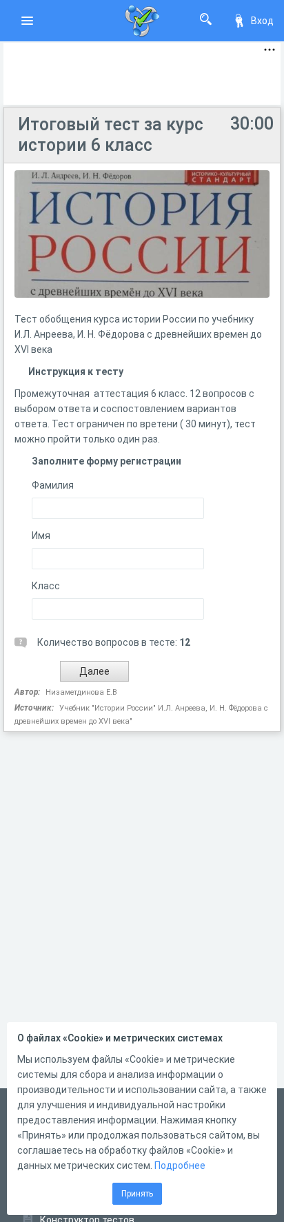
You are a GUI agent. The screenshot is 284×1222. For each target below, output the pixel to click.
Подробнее (179, 1165)
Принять (137, 1194)
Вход (262, 20)
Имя (41, 535)
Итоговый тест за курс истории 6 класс (110, 134)
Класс (46, 585)
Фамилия (53, 485)
